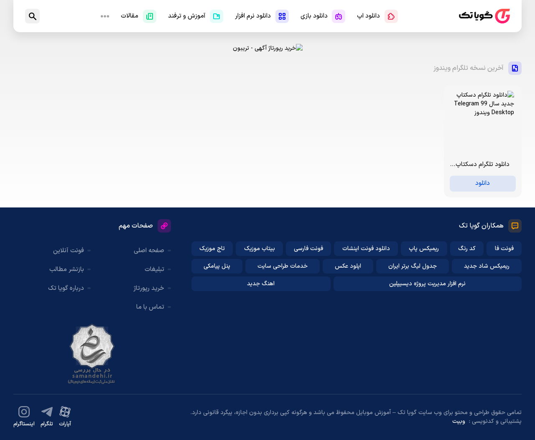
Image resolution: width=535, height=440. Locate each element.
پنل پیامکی (217, 266)
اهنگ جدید (261, 283)
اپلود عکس (348, 266)
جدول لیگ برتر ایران (412, 266)
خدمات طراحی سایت (282, 266)
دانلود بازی (314, 16)
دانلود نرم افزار (253, 16)
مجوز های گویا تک (92, 353)
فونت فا (504, 248)
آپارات (65, 424)
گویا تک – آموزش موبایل (484, 16)
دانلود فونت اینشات (366, 248)
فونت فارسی (308, 248)
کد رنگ (467, 248)
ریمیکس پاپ (424, 248)
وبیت (458, 421)
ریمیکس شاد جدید (487, 266)
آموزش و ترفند (187, 16)
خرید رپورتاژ (148, 288)
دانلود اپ (368, 16)
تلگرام (47, 424)
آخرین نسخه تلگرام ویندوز (468, 68)
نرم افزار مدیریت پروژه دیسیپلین (427, 283)
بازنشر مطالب (66, 269)
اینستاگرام (24, 424)
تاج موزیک (212, 248)
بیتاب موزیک (259, 248)
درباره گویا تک (66, 288)
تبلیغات (154, 269)
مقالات (129, 16)
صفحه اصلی (149, 251)
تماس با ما (150, 307)
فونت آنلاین (68, 251)
